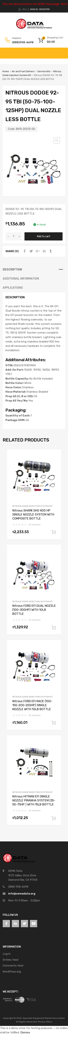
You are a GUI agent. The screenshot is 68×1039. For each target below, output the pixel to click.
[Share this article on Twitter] (30, 251)
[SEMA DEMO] (34, 28)
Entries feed (10, 959)
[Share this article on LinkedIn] (43, 251)
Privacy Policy (45, 1021)
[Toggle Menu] (63, 51)
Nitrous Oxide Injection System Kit (32, 506)
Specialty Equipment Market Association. (44, 1018)
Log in (7, 953)
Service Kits (44, 71)
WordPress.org (12, 971)
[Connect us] (6, 923)
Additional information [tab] (21, 278)
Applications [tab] (13, 287)
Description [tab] (12, 269)
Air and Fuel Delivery (23, 71)
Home (5, 71)
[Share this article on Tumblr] (50, 251)
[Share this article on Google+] (37, 251)
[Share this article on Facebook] (24, 251)
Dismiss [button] (25, 1032)
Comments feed (13, 965)
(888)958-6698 (21, 42)
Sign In (34, 9)
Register (44, 9)
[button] (57, 140)
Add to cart (43, 236)
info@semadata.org (21, 893)
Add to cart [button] (53, 532)
